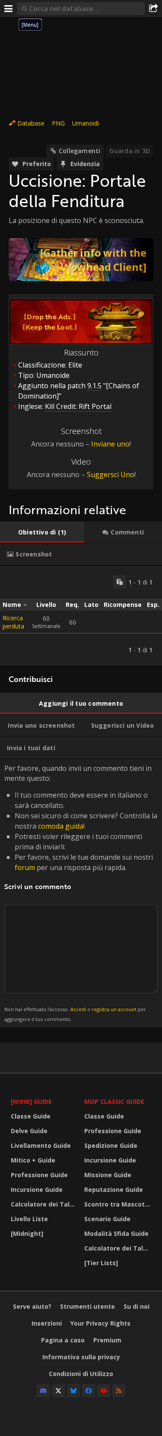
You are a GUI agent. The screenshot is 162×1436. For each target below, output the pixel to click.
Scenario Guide (107, 1219)
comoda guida (60, 826)
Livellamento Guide (41, 1145)
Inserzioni (47, 1323)
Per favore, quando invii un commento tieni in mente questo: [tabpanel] (80, 893)
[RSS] (118, 1390)
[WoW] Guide (31, 1101)
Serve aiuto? (32, 1306)
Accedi (78, 1009)
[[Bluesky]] (73, 1390)
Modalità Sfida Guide (116, 1233)
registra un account (114, 1009)
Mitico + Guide (33, 1160)
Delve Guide (29, 1131)
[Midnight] (27, 1233)
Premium (107, 1340)
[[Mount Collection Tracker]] (81, 259)
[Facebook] (88, 1390)
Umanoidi (85, 123)
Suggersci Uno (110, 474)
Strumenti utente (87, 1306)
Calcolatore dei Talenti (45, 1204)
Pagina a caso (63, 1340)
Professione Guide (39, 1175)
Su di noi (136, 1306)
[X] (58, 1390)
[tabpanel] (81, 616)
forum (25, 867)
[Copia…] (119, 581)
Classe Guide (31, 1116)
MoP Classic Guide (114, 1101)
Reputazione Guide (113, 1189)
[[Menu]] (8, 8)
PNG (58, 123)
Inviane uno (110, 444)
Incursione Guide (37, 1189)
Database (30, 123)
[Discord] (43, 1390)
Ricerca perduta (13, 622)
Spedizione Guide (110, 1145)
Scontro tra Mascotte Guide (118, 1204)
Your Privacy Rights (100, 1323)
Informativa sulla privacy (81, 1357)
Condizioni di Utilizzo (81, 1374)
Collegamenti (80, 151)
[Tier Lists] (101, 1263)
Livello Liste (29, 1219)
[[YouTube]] (103, 1390)
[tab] (42, 532)
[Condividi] (153, 8)
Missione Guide (107, 1175)
